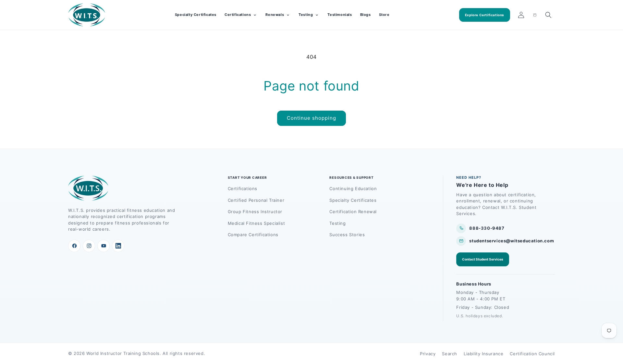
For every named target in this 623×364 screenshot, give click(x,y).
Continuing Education (353, 188)
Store (384, 14)
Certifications (242, 188)
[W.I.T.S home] (86, 15)
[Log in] (521, 14)
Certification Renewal (353, 211)
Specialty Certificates (195, 14)
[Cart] (534, 14)
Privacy (427, 353)
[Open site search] (548, 14)
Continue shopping (311, 118)
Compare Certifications (253, 234)
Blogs (365, 14)
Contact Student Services (482, 259)
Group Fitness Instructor (255, 211)
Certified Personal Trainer (256, 200)
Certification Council (532, 353)
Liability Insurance (483, 353)
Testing (337, 223)
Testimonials (339, 14)
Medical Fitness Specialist (256, 223)
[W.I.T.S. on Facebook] (74, 246)
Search (449, 353)
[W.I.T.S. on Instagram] (89, 246)
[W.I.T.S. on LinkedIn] (118, 246)
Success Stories (347, 234)
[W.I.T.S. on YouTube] (103, 246)
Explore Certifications (484, 15)
